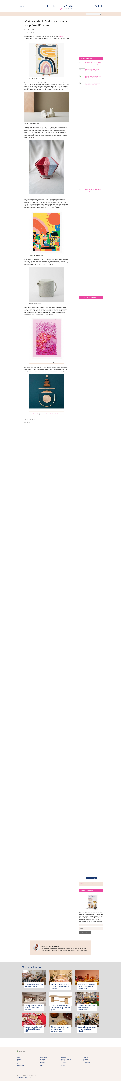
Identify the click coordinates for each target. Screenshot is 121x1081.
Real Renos (42, 1062)
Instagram (85, 1059)
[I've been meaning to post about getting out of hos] (99, 393)
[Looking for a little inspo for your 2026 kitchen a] (91, 323)
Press (18, 1062)
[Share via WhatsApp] (29, 33)
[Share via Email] (31, 33)
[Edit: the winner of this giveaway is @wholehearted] (83, 566)
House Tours (42, 1060)
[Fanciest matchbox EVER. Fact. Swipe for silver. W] (91, 773)
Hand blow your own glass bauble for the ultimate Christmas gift (86, 986)
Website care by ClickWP (22, 1077)
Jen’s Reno (42, 1059)
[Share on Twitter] (34, 33)
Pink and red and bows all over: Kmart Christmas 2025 (33, 1029)
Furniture (63, 1065)
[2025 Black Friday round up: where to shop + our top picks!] (60, 992)
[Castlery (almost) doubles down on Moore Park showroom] (34, 992)
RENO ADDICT (43, 1057)
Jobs (18, 1063)
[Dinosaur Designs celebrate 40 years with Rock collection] (87, 1013)
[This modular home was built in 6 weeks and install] (99, 515)
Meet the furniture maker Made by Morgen (50, 414)
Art (61, 1063)
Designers (42, 1067)
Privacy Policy (20, 1065)
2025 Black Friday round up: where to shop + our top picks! (60, 1007)
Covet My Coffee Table (66, 1059)
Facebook (85, 1057)
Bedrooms (63, 1057)
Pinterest (85, 1060)
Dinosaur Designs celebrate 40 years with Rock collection (87, 1029)
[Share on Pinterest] (27, 33)
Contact (19, 1059)
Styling (41, 1065)
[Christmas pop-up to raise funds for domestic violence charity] (87, 992)
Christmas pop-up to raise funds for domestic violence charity (86, 1007)
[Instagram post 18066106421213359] (83, 305)
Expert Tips (63, 1060)
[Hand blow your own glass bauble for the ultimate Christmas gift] (87, 971)
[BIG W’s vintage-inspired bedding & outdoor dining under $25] (60, 971)
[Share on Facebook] (25, 33)
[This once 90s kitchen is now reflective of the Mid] (99, 814)
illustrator (60, 36)
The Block (63, 1062)
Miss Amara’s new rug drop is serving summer (34, 985)
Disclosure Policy (21, 1067)
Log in (30, 1077)
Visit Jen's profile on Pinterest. (88, 883)
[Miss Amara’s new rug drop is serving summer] (34, 971)
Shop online (36, 414)
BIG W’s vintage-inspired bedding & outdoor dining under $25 (60, 986)
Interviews (42, 1063)
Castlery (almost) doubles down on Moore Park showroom (33, 1007)
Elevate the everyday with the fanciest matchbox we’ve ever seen (60, 1029)
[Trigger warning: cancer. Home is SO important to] (91, 618)
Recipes (63, 1067)
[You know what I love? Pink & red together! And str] (83, 776)
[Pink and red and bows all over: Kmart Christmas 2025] (34, 1013)
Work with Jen (20, 1060)
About (18, 1057)
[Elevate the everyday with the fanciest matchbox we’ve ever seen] (60, 1013)
